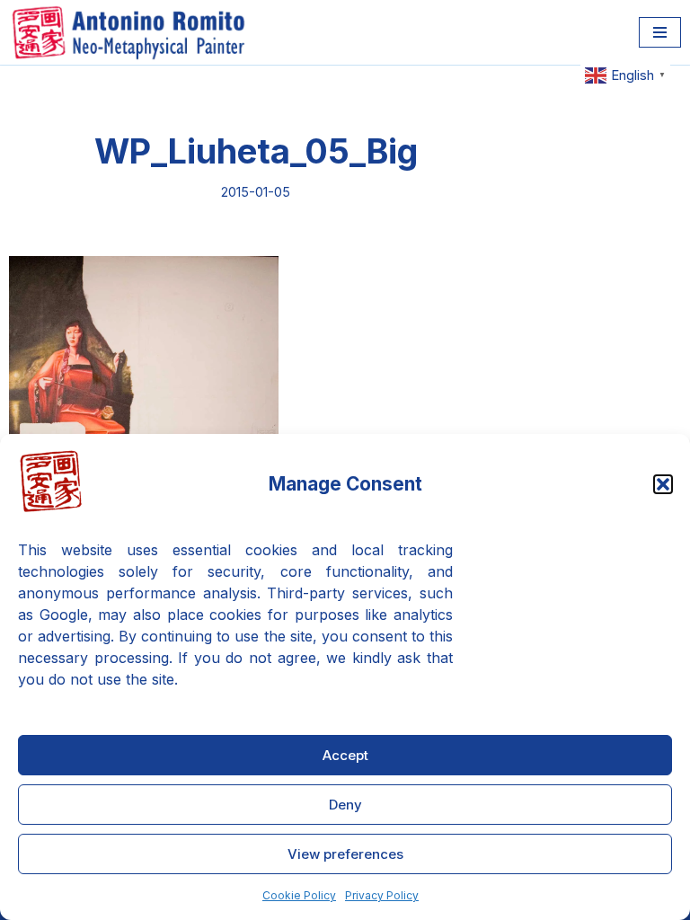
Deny (345, 804)
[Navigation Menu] (660, 32)
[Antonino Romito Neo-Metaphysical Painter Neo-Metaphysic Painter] (132, 32)
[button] (663, 484)
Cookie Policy (299, 895)
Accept (345, 755)
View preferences (345, 853)
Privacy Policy (382, 895)
